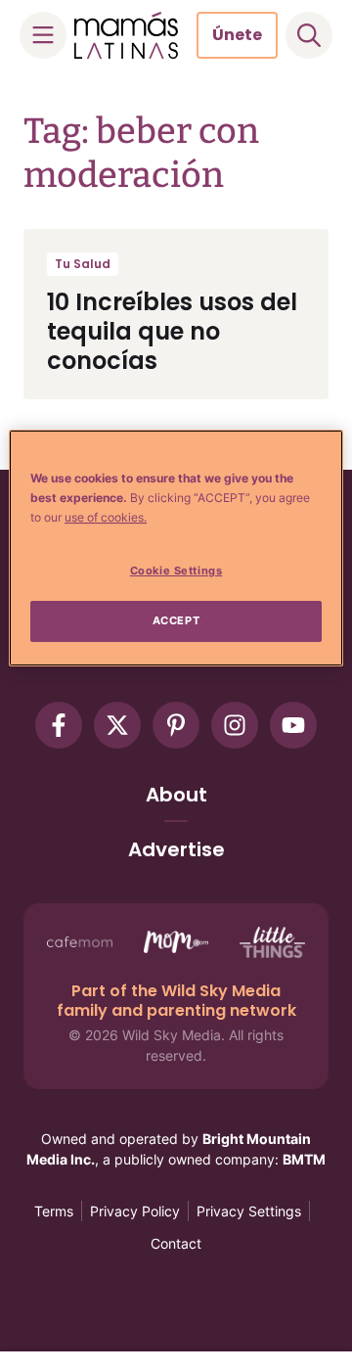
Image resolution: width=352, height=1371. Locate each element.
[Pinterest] (176, 725)
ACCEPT (176, 620)
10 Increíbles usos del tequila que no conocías (172, 331)
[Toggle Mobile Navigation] (43, 35)
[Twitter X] (117, 725)
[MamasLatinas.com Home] (126, 35)
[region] (176, 548)
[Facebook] (58, 725)
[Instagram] (234, 725)
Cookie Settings (176, 571)
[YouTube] (293, 725)
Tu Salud (82, 263)
